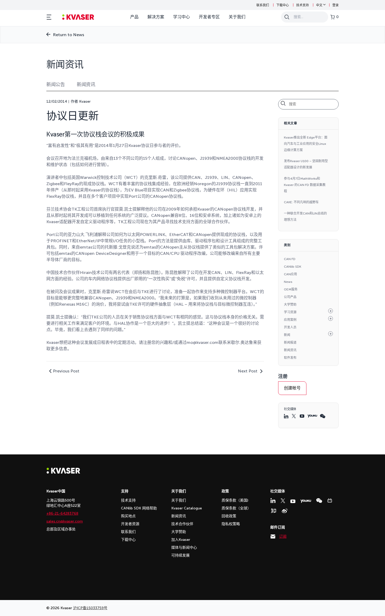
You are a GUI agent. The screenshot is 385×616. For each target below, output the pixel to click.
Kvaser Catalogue (186, 508)
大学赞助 (290, 304)
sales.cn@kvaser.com (64, 521)
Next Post (247, 370)
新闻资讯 (86, 84)
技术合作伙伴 (182, 524)
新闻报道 (290, 342)
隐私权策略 (231, 524)
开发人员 (290, 327)
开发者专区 (209, 16)
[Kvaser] (63, 472)
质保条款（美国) (235, 500)
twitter (294, 416)
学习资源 (290, 312)
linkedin (286, 416)
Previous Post (66, 370)
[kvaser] (78, 17)
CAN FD (289, 259)
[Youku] (305, 501)
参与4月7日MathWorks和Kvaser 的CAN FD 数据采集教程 (305, 185)
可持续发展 (180, 555)
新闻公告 (55, 84)
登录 (335, 5)
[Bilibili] (329, 500)
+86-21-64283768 (62, 513)
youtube (302, 416)
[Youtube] (292, 501)
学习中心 (181, 16)
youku (312, 416)
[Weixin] (319, 500)
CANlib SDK (292, 266)
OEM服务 (291, 289)
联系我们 (262, 5)
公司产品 (290, 297)
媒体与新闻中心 (184, 547)
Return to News (68, 34)
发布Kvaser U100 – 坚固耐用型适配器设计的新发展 (306, 164)
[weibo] (285, 511)
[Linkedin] (273, 500)
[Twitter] (282, 500)
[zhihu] (273, 511)
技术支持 (302, 5)
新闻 (287, 335)
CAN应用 (290, 274)
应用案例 (290, 320)
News (288, 282)
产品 (134, 16)
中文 (319, 5)
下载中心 (282, 5)
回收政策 (229, 516)
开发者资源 (130, 524)
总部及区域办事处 (61, 529)
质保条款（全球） (236, 508)
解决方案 (155, 16)
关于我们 (237, 16)
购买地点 (128, 516)
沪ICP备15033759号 (90, 608)
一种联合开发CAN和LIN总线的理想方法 (305, 217)
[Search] (287, 17)
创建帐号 (292, 388)
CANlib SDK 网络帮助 (139, 508)
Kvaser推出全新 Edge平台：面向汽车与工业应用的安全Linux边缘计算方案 (305, 144)
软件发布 (290, 358)
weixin (322, 416)
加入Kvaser (180, 539)
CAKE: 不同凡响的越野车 (301, 202)
